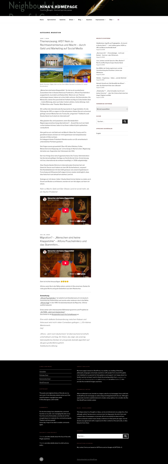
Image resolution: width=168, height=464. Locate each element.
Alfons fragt (45, 303)
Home (42, 19)
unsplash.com (121, 377)
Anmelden (42, 371)
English (98, 133)
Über (110, 19)
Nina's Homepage (59, 7)
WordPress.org (44, 382)
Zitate (71, 19)
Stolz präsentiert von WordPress (87, 459)
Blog (79, 19)
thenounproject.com (91, 379)
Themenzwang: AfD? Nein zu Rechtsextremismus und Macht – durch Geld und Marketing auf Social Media (63, 45)
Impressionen (100, 19)
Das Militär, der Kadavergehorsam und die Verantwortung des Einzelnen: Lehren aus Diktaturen (109, 70)
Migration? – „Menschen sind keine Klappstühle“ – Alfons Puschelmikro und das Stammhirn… (63, 241)
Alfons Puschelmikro (48, 298)
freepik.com (80, 379)
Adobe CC (118, 379)
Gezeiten (89, 19)
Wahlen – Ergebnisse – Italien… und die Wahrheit (111, 78)
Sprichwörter (51, 19)
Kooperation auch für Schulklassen (64, 314)
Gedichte (62, 19)
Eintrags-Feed (43, 375)
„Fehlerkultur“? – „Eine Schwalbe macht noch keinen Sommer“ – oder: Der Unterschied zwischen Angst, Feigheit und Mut (112, 93)
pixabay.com (104, 379)
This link (42, 436)
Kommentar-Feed (44, 379)
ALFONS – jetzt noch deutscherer (53, 312)
